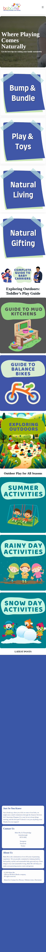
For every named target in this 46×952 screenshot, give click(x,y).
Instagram (23, 841)
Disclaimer (38, 880)
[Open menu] (42, 7)
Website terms (29, 880)
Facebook (23, 843)
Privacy (21, 880)
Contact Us (8, 828)
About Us (8, 852)
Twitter (23, 846)
